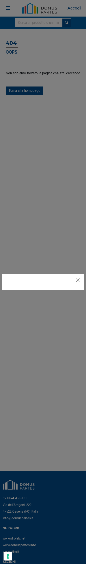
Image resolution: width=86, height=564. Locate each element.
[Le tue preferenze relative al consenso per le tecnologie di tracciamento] (8, 556)
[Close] (77, 280)
